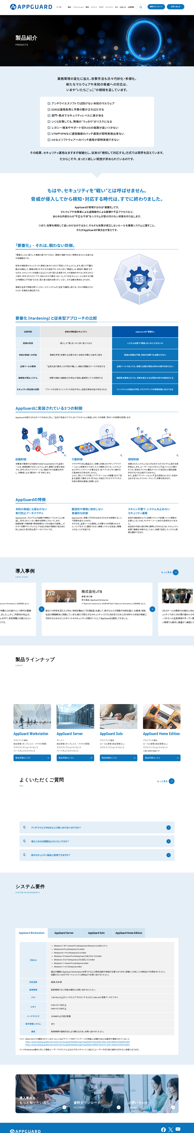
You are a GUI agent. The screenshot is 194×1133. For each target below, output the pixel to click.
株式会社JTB (92, 592)
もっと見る (166, 572)
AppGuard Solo (96, 933)
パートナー (109, 7)
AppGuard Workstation (31, 933)
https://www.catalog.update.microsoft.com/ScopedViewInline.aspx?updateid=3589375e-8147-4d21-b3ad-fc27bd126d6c (77, 1044)
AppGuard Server (64, 933)
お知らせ (123, 7)
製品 (69, 7)
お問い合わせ (175, 7)
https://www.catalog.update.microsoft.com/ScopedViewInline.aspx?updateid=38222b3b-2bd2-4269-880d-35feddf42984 (77, 1042)
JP (57, 7)
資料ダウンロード (156, 7)
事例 (87, 7)
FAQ (116, 7)
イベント (94, 7)
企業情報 (131, 7)
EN (60, 7)
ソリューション (78, 7)
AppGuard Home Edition (129, 933)
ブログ (101, 7)
